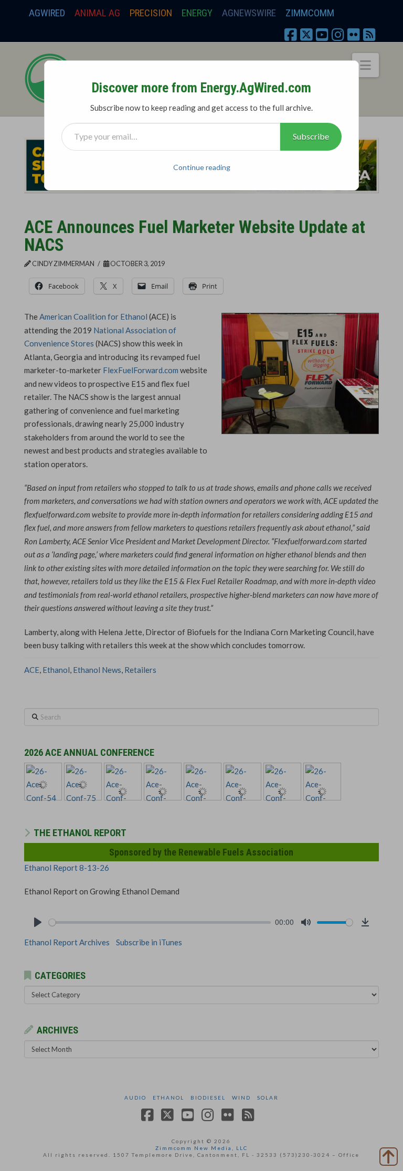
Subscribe (311, 136)
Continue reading (201, 167)
